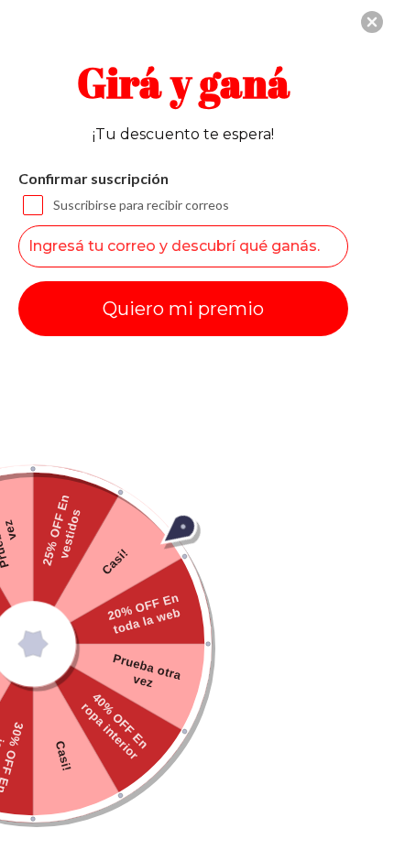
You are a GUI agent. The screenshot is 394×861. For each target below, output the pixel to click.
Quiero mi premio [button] (183, 309)
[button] (372, 22)
